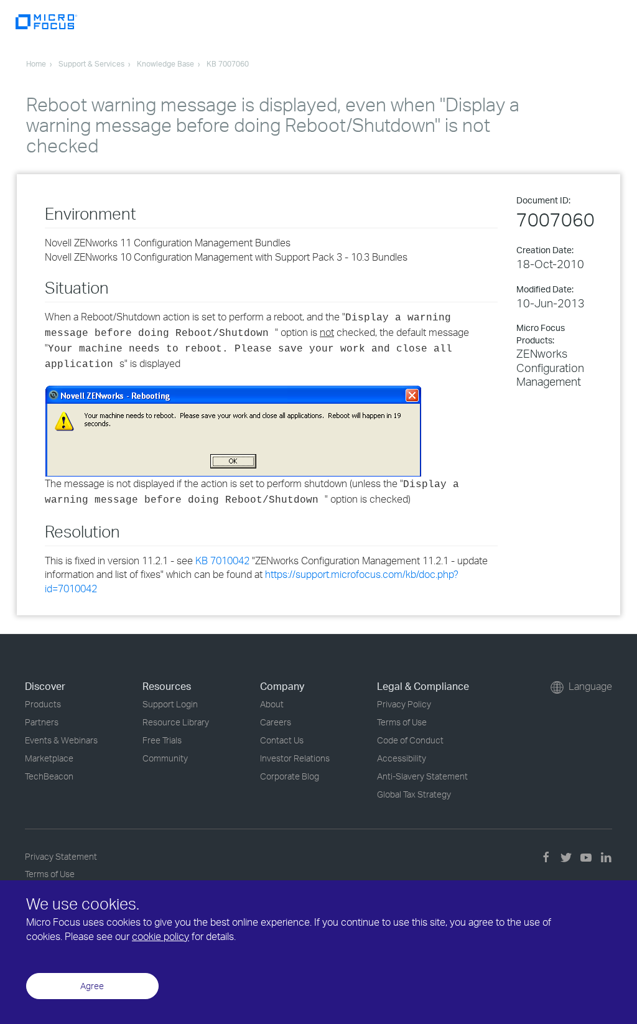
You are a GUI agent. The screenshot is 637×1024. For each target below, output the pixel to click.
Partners (41, 722)
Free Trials (162, 740)
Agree (92, 985)
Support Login (170, 704)
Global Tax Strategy (414, 794)
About (272, 704)
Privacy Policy (404, 704)
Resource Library (175, 722)
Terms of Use (402, 722)
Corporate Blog (289, 776)
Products (43, 704)
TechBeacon (49, 776)
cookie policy (160, 936)
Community (165, 758)
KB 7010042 (222, 560)
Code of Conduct (410, 740)
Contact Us (282, 740)
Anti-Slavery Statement (422, 776)
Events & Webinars (61, 740)
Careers (275, 722)
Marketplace (49, 758)
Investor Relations (295, 758)
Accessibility (401, 758)
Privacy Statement (61, 856)
